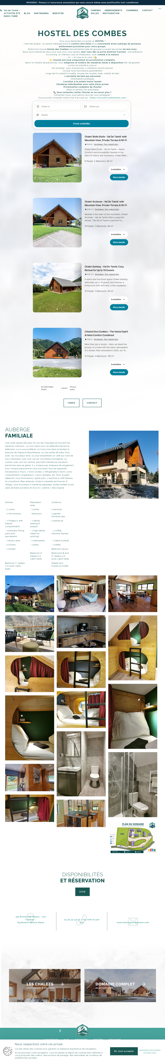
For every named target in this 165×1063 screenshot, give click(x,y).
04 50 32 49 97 (72, 920)
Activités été (12, 13)
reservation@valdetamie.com (133, 922)
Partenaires (41, 13)
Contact (147, 10)
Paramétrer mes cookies (149, 1050)
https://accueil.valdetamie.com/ (108, 98)
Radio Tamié (11, 16)
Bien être (58, 13)
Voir (82, 892)
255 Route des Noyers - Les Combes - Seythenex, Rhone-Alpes (31, 920)
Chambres (132, 10)
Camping (96, 10)
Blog (27, 13)
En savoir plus (150, 1052)
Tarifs (71, 403)
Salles (95, 13)
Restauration (111, 13)
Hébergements (113, 10)
